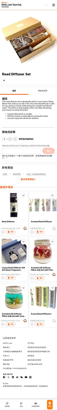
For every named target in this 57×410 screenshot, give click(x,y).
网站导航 (6, 364)
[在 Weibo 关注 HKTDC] (17, 377)
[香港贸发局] (28, 339)
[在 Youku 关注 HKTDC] (30, 377)
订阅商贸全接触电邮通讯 (12, 351)
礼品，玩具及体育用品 (36, 174)
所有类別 (17, 174)
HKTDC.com (7, 343)
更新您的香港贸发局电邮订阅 (38, 351)
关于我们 (30, 343)
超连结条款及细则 (34, 360)
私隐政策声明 (8, 360)
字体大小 (6, 356)
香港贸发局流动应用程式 (36, 347)
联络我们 (6, 347)
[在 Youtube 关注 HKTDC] (26, 377)
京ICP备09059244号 (34, 364)
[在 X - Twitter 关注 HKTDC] (8, 377)
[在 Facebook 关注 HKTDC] (4, 377)
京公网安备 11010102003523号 (15, 368)
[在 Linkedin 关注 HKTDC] (13, 377)
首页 (5, 174)
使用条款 (30, 356)
